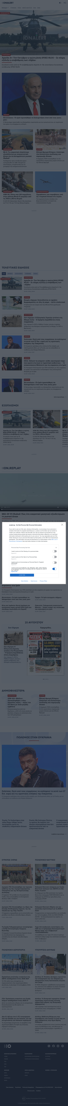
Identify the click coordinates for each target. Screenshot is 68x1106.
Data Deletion (24, 581)
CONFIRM (22, 575)
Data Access (34, 581)
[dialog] (34, 553)
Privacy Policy (43, 581)
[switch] (54, 551)
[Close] (62, 525)
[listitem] (34, 547)
